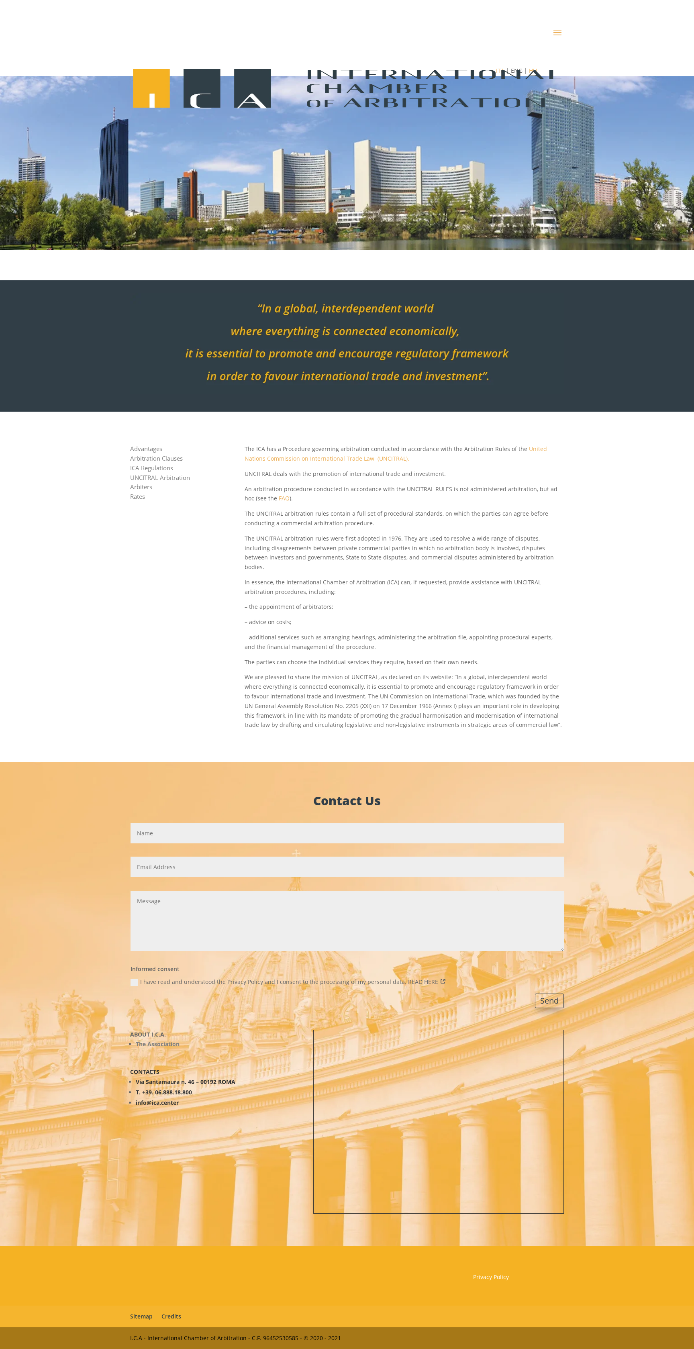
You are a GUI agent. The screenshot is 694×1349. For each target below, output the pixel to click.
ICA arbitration (345, 266)
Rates (137, 496)
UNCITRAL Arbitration (160, 477)
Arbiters (141, 487)
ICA (255, 266)
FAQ (396, 266)
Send (549, 1000)
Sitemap (141, 1316)
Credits (171, 1316)
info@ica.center (157, 1102)
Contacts (428, 266)
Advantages (146, 449)
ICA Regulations (151, 468)
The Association (158, 1044)
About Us (285, 266)
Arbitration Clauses (156, 458)
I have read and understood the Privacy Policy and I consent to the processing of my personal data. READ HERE (290, 982)
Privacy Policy (491, 1277)
